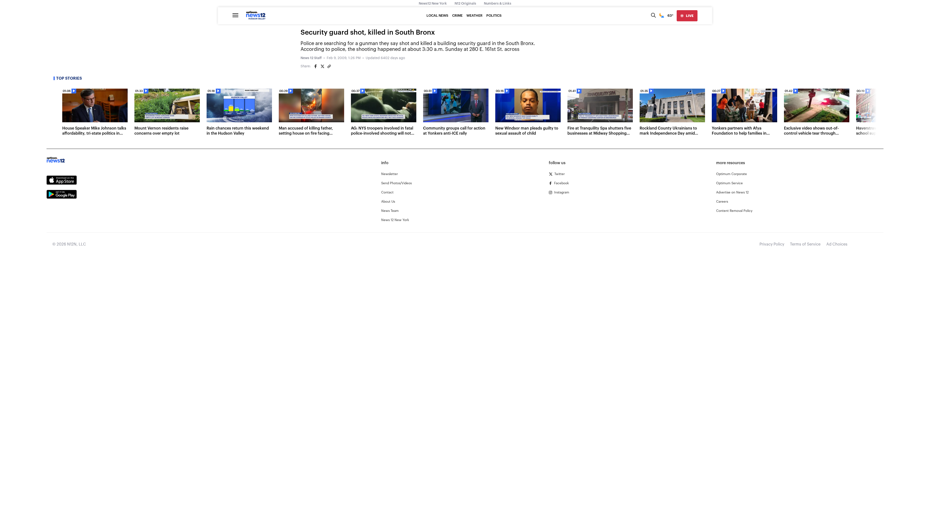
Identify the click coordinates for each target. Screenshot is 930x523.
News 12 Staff (311, 58)
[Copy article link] (329, 66)
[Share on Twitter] (322, 66)
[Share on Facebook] (316, 66)
